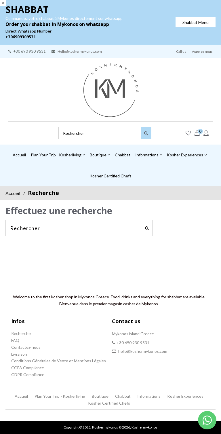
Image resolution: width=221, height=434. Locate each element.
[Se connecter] (206, 133)
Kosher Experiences (185, 396)
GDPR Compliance (27, 374)
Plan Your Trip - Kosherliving (60, 396)
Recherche (21, 333)
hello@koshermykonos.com (142, 351)
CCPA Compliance (27, 367)
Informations (149, 396)
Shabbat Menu (195, 22)
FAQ (15, 340)
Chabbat (123, 396)
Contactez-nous (26, 347)
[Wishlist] (188, 133)
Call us (181, 51)
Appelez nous (202, 51)
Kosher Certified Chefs (109, 403)
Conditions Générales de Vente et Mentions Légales (58, 360)
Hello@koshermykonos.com (80, 51)
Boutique (100, 396)
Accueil (12, 193)
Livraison (19, 354)
